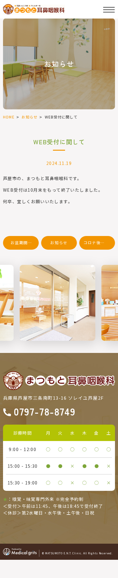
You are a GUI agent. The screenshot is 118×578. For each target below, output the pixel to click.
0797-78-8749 (44, 412)
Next (112, 282)
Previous (5, 282)
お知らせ (29, 116)
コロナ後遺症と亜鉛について (99, 242)
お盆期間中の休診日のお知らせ (25, 242)
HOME (9, 116)
